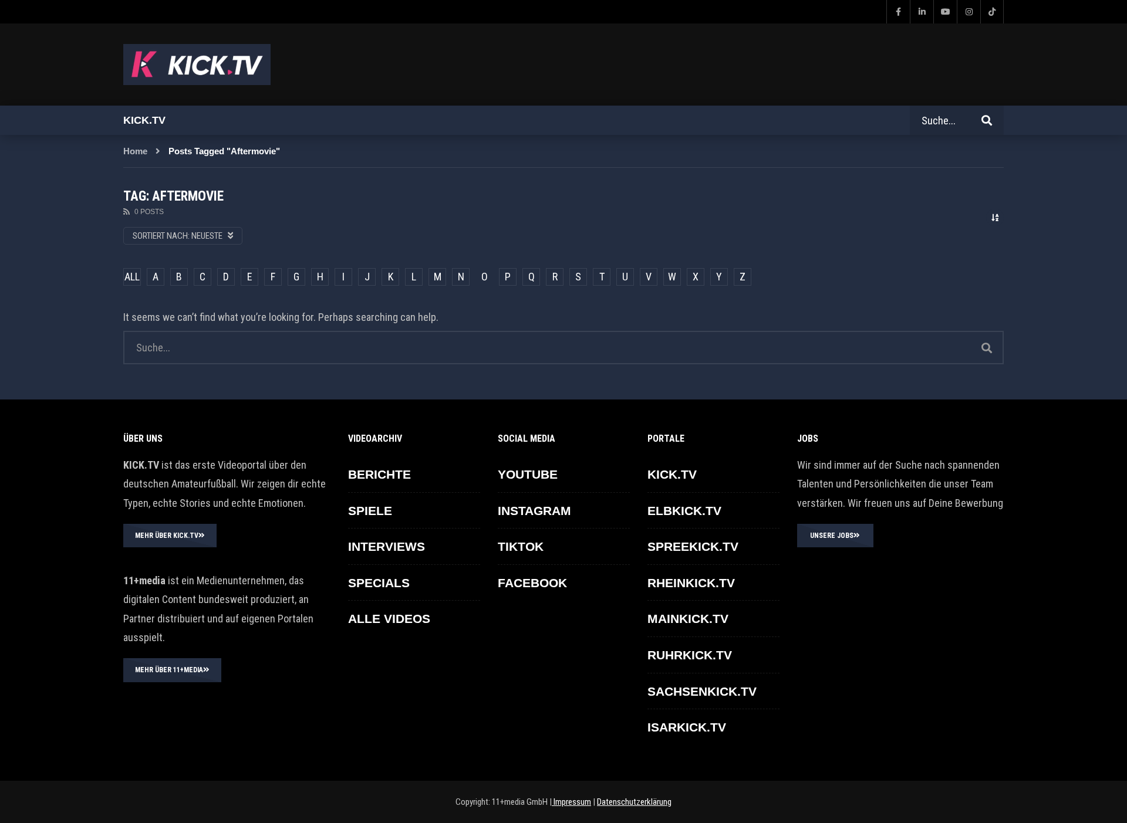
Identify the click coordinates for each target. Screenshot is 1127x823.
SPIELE (370, 510)
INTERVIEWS (386, 546)
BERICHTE (379, 474)
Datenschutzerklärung (634, 802)
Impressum (571, 802)
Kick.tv (144, 120)
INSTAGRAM (534, 510)
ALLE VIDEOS (389, 618)
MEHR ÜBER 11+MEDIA (169, 670)
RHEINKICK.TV (691, 583)
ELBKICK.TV (684, 510)
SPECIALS (379, 583)
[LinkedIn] (921, 11)
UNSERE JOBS (831, 535)
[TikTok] (992, 11)
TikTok (521, 546)
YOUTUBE (528, 474)
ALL (132, 276)
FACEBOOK (532, 583)
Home (135, 151)
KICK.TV (672, 474)
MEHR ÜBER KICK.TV (166, 535)
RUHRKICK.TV (689, 655)
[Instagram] (968, 11)
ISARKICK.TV (686, 727)
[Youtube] (945, 11)
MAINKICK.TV (687, 618)
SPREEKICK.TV (692, 546)
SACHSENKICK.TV (702, 691)
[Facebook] (898, 11)
